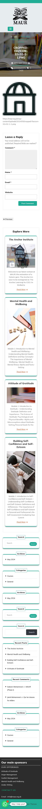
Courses (10, 576)
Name (8, 172)
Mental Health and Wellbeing (21, 302)
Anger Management (9, 775)
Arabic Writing (6, 785)
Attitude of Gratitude (21, 383)
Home (14, 37)
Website (9, 192)
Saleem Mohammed (20, 65)
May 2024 (11, 559)
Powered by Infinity (21, 804)
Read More (21, 289)
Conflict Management (9, 778)
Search (33, 544)
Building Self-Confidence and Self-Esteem (21, 444)
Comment (10, 148)
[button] (5, 804)
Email (8, 182)
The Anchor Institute (21, 239)
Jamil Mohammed (14, 697)
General (10, 582)
